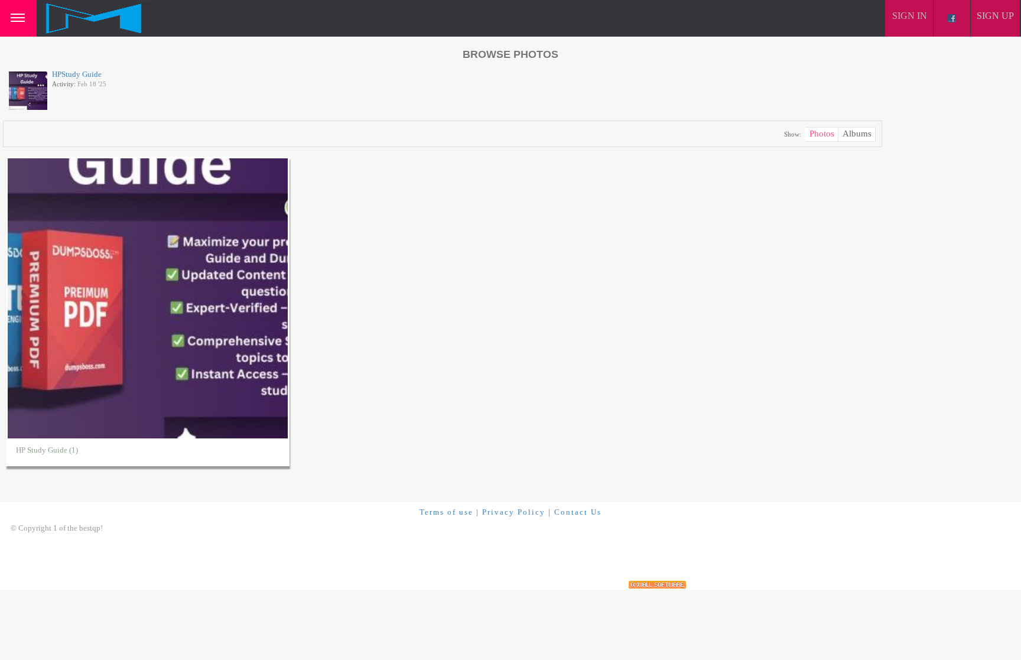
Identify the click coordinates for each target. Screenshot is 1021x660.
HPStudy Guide (77, 74)
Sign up (995, 16)
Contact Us (577, 512)
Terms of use (446, 512)
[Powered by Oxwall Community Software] (657, 585)
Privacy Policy (513, 512)
